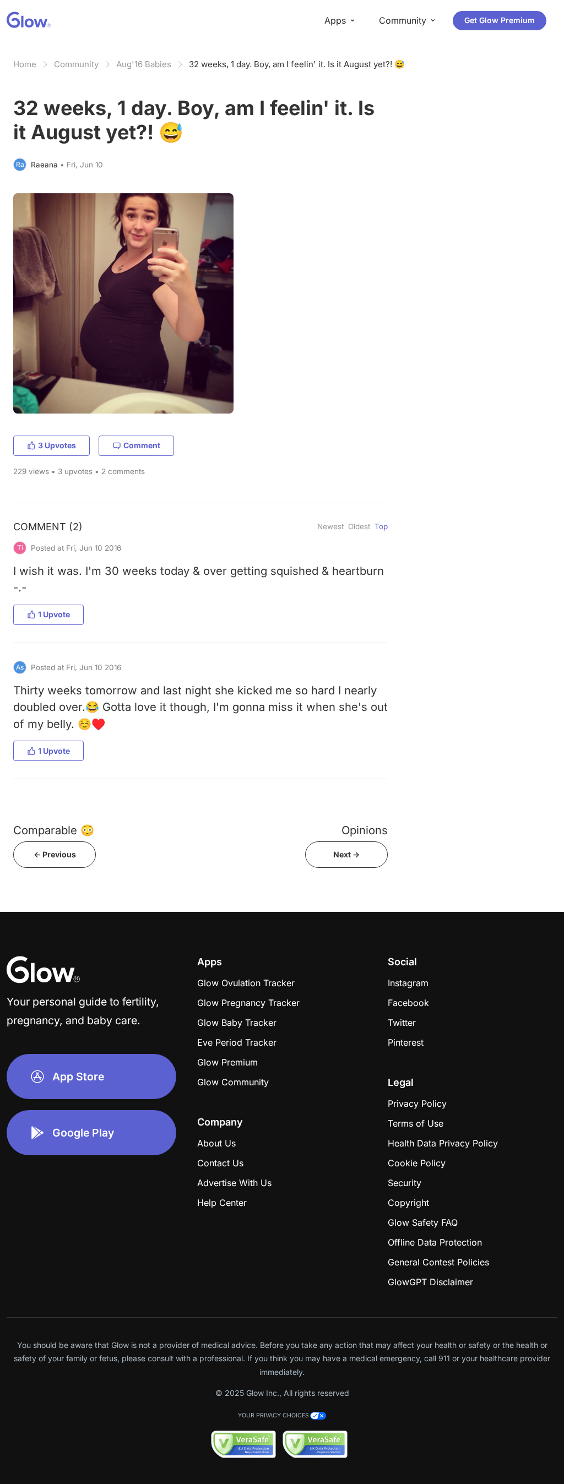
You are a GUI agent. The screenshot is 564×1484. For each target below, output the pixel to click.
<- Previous (55, 854)
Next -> (346, 854)
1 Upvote (54, 614)
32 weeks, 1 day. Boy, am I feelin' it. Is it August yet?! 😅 (297, 64)
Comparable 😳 (53, 830)
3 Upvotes (57, 445)
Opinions (364, 830)
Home (24, 64)
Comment (141, 445)
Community (76, 64)
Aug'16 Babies (143, 64)
